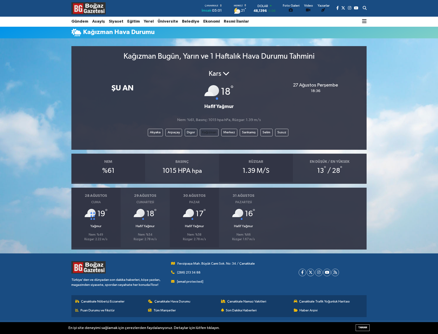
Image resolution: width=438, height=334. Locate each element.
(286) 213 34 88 (189, 272)
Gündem (79, 21)
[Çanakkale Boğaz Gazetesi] (88, 8)
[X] (310, 272)
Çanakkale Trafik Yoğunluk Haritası (324, 301)
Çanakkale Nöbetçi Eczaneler (103, 301)
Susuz (281, 132)
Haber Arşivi (309, 310)
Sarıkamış (249, 132)
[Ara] (365, 8)
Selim (266, 132)
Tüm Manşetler (165, 310)
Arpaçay (174, 132)
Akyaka (155, 132)
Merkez (229, 132)
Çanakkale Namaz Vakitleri (246, 301)
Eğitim (133, 21)
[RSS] (335, 272)
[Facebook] (302, 272)
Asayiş (98, 21)
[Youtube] (327, 272)
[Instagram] (319, 272)
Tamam (362, 327)
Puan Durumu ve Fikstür (98, 310)
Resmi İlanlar (236, 21)
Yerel (149, 21)
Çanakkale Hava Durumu (172, 301)
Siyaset (116, 21)
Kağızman (209, 132)
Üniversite (168, 21)
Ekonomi (211, 21)
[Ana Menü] (364, 22)
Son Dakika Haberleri (241, 310)
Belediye (190, 21)
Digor (191, 132)
